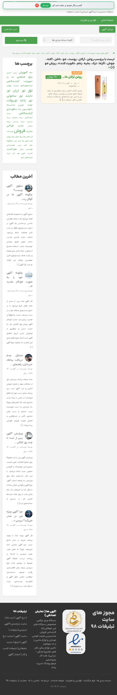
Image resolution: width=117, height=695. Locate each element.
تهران (9, 85)
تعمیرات (16, 86)
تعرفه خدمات (57, 680)
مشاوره (10, 140)
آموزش (23, 72)
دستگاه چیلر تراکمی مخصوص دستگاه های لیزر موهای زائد (45, 624)
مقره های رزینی (25, 145)
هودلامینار (12, 149)
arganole (72, 86)
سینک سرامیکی (17, 118)
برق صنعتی (24, 77)
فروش (19, 131)
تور (30, 90)
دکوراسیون (27, 109)
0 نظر (30, 208)
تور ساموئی (15, 96)
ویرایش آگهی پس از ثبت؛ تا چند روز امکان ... (19, 438)
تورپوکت (12, 100)
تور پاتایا (26, 100)
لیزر (15, 141)
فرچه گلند (10, 131)
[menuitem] (107, 20)
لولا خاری (21, 141)
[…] (61, 99)
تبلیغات (13, 630)
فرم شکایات (89, 680)
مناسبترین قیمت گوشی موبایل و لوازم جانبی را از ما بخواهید (44, 640)
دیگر (75, 83)
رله (19, 109)
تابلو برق (10, 77)
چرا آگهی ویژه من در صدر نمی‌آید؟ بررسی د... (19, 516)
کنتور (22, 157)
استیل (9, 73)
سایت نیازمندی (19, 623)
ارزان (15, 73)
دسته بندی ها (104, 680)
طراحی (21, 125)
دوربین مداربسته (15, 105)
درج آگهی (20, 617)
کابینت (29, 153)
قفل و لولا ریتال (24, 137)
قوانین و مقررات (88, 20)
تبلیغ (17, 642)
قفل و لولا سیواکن (12, 137)
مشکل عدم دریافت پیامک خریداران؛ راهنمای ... (19, 360)
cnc (30, 73)
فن (31, 137)
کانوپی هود (21, 153)
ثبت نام (10, 617)
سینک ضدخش (18, 122)
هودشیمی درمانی (26, 149)
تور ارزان (19, 91)
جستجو (20, 40)
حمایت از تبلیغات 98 (16, 680)
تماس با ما (33, 680)
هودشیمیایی (11, 145)
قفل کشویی (28, 141)
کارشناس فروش (48, 632)
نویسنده (23, 204)
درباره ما (45, 680)
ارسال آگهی (107, 29)
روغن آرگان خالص (71, 77)
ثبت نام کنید (10, 29)
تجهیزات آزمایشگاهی (19, 81)
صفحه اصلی (107, 20)
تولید (29, 104)
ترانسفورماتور (26, 85)
